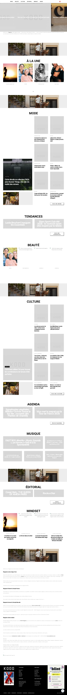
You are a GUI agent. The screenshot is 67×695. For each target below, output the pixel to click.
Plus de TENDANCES (57, 234)
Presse (36, 673)
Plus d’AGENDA (57, 423)
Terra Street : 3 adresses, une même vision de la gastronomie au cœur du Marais (34, 17)
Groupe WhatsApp (22, 681)
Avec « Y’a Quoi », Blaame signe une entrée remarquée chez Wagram (54, 456)
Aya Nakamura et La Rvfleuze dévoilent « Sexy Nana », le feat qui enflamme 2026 (54, 442)
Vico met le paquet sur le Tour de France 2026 (49, 412)
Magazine (10, 32)
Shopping (7, 176)
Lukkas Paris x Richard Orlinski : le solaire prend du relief (56, 139)
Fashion (22, 576)
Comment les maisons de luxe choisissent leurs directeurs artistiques (41, 87)
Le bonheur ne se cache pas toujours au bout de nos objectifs (10, 87)
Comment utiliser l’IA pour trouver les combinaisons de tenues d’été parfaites (17, 371)
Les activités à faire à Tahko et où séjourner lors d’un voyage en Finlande (57, 357)
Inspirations (37, 135)
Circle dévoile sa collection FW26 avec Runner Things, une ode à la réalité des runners (17, 181)
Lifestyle (7, 366)
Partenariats (26, 268)
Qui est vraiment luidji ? (36, 605)
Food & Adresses (38, 353)
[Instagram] (50, 1)
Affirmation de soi (26, 533)
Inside (41, 1)
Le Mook (20, 686)
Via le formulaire (38, 683)
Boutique (36, 671)
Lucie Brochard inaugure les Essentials (17, 223)
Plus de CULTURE (57, 393)
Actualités (37, 672)
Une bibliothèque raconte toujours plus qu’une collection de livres (56, 328)
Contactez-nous (37, 685)
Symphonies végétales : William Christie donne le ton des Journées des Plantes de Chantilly (17, 412)
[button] (63, 1)
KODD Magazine (23, 620)
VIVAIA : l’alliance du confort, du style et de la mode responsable (56, 167)
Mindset (36, 1)
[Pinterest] (56, 1)
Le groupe (37, 670)
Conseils (41, 268)
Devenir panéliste (22, 682)
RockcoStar (49, 493)
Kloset (51, 135)
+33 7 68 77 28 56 (37, 682)
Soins (10, 268)
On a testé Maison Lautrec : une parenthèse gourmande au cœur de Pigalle (41, 386)
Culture (23, 1)
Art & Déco (52, 324)
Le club (36, 674)
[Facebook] (52, 1)
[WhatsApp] (53, 1)
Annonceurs (21, 683)
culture (56, 620)
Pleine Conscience (41, 533)
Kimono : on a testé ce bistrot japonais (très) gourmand (55, 386)
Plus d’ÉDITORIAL (57, 502)
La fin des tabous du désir (25, 535)
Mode (11, 1)
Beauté (17, 1)
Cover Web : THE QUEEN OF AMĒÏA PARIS (18, 493)
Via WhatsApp (37, 681)
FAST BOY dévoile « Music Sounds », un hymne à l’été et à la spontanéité (23, 442)
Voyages (36, 324)
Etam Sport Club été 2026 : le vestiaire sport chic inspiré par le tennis (49, 223)
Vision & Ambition (10, 533)
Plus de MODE (57, 203)
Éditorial (29, 1)
